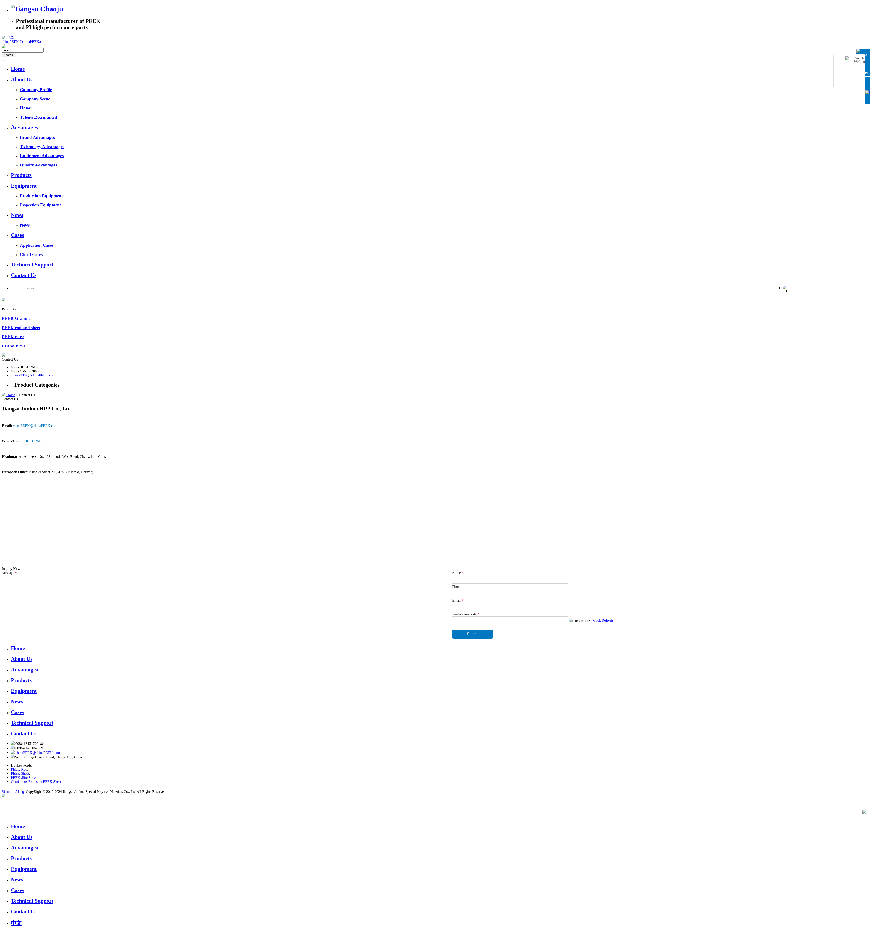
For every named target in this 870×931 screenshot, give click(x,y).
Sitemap (7, 792)
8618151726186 (32, 441)
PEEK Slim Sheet (23, 777)
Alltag (19, 792)
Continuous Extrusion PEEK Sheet (36, 782)
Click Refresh (603, 620)
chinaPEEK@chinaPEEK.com (33, 375)
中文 (10, 37)
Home (10, 395)
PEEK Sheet (20, 773)
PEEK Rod (19, 769)
